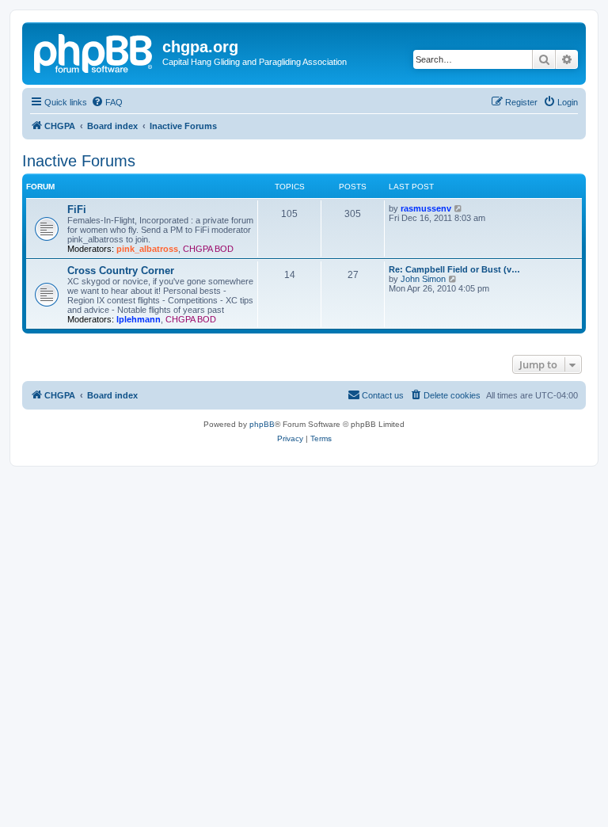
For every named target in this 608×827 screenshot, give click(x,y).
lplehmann (138, 319)
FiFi (76, 209)
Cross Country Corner (120, 270)
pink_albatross (147, 248)
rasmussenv (426, 208)
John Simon (423, 279)
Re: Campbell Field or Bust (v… (454, 269)
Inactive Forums (78, 161)
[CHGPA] (94, 51)
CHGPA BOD (208, 248)
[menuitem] (107, 102)
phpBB (262, 424)
